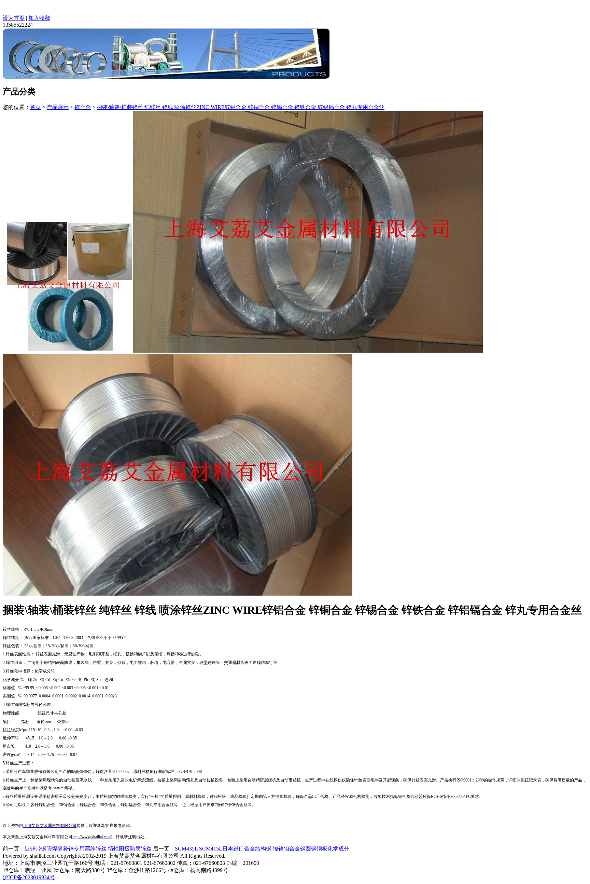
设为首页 (14, 18)
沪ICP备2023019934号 (29, 877)
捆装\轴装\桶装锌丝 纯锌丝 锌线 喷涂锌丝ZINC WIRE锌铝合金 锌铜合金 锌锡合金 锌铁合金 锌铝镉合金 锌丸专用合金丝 (240, 107)
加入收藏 (39, 18)
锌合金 (82, 107)
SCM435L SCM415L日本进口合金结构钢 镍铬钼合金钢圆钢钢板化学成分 (262, 849)
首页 (35, 107)
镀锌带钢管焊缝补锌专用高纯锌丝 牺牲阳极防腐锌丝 (88, 849)
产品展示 (58, 107)
